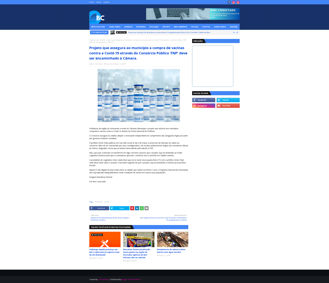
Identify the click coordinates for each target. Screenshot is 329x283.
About (98, 2)
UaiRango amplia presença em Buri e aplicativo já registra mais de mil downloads (104, 252)
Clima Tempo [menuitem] (114, 27)
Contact (106, 2)
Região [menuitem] (233, 27)
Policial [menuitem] (195, 27)
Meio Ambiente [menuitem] (180, 27)
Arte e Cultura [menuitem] (98, 27)
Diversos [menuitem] (128, 27)
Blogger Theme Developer (131, 279)
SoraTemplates (103, 279)
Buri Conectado (97, 64)
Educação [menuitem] (154, 27)
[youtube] (228, 105)
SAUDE (102, 40)
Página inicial (94, 40)
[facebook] (229, 2)
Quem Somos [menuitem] (220, 27)
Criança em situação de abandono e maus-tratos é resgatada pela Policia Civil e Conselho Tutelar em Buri (169, 32)
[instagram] (233, 2)
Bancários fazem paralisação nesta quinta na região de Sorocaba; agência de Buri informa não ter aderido (136, 253)
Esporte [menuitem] (166, 27)
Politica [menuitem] (206, 27)
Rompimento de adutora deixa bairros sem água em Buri (171, 250)
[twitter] (228, 100)
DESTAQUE (99, 202)
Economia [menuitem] (141, 27)
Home (91, 2)
